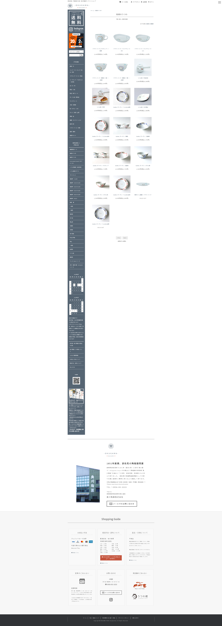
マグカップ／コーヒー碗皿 (76, 76)
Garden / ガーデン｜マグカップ (100, 165)
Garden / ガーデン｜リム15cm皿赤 (100, 136)
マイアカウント (136, 2)
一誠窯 (71, 210)
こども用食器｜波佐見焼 (75, 167)
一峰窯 (71, 245)
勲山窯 (71, 222)
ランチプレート (73, 101)
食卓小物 (72, 124)
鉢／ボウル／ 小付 (74, 108)
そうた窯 (72, 253)
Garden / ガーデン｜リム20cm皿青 (100, 224)
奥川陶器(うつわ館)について (76, 350)
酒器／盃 (72, 116)
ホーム (92, 10)
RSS (70, 367)
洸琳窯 (71, 229)
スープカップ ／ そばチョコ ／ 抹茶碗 (76, 81)
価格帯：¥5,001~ (73, 198)
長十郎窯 (72, 233)
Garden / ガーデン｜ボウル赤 (101, 195)
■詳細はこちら (75, 552)
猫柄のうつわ (73, 157)
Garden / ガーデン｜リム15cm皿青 (121, 107)
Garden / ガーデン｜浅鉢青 (143, 136)
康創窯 (71, 257)
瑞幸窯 (71, 214)
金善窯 (71, 249)
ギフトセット (73, 175)
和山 (71, 241)
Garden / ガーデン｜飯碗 (122, 136)
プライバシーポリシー (123, 618)
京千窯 (71, 218)
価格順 (147, 24)
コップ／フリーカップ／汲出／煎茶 (76, 71)
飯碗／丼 (72, 66)
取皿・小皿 (72, 89)
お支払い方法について (75, 359)
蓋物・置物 (72, 131)
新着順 (151, 24)
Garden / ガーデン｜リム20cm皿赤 (121, 195)
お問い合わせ (135, 618)
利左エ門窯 (72, 237)
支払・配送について (94, 618)
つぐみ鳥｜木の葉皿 (143, 107)
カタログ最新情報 (74, 355)
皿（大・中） (73, 85)
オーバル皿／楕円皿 (74, 97)
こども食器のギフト (74, 171)
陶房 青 (72, 202)
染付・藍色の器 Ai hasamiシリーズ (76, 266)
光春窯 (71, 226)
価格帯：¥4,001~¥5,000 (75, 194)
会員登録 (145, 2)
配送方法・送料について (75, 363)
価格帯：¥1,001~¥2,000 (75, 183)
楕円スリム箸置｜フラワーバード (143, 195)
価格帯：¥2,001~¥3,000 (75, 186)
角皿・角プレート (74, 93)
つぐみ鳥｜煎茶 (101, 107)
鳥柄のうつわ (98, 10)
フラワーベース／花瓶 (75, 127)
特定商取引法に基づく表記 (108, 618)
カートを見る (125, 2)
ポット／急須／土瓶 (74, 112)
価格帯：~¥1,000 (73, 179)
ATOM (73, 367)
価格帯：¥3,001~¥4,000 (75, 190)
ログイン (152, 2)
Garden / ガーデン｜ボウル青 (143, 165)
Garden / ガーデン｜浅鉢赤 (121, 165)
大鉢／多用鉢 (73, 105)
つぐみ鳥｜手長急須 (143, 78)
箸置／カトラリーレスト (75, 120)
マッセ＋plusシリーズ (75, 261)
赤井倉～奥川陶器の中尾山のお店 (76, 344)
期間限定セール (73, 149)
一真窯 (71, 206)
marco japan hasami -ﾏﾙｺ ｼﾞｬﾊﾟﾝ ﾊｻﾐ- (76, 162)
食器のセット (73, 135)
